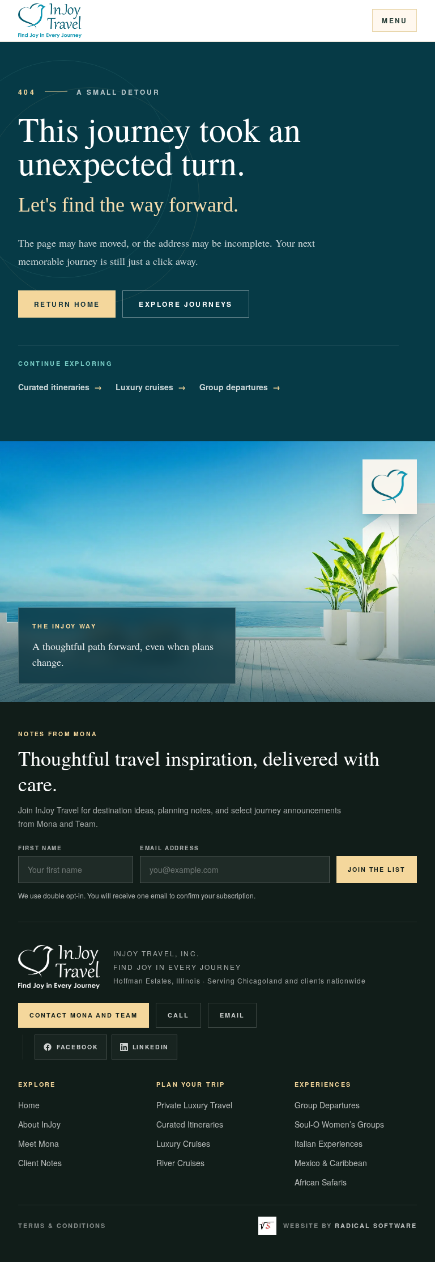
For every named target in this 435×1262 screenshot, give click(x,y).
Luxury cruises (151, 386)
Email (232, 1015)
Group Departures (327, 1105)
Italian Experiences (328, 1143)
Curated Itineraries (189, 1124)
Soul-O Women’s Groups (339, 1124)
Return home (67, 304)
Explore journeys (185, 304)
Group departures (239, 386)
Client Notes (40, 1162)
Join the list (377, 869)
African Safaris (321, 1182)
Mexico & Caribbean (331, 1162)
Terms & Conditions (62, 1225)
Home (29, 1105)
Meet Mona (38, 1143)
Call (178, 1015)
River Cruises (180, 1162)
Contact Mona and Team (83, 1015)
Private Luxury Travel (194, 1105)
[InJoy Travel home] (50, 20)
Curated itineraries (60, 386)
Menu (394, 20)
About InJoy (39, 1124)
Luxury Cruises (183, 1143)
